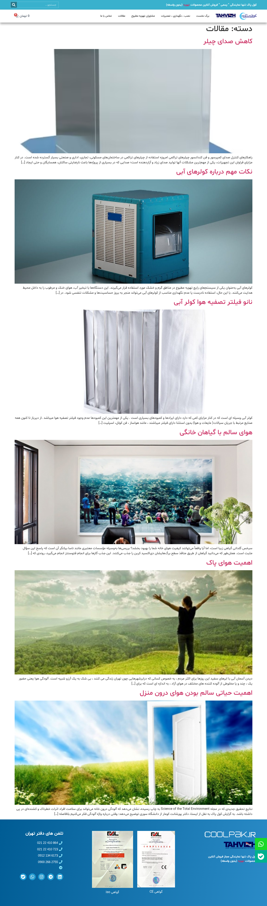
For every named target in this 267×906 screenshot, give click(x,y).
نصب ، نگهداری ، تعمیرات (175, 16)
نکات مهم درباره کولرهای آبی (214, 171)
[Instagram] (41, 876)
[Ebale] (23, 876)
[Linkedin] (60, 876)
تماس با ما (106, 16)
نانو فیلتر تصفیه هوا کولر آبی (213, 302)
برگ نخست (202, 16)
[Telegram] (50, 876)
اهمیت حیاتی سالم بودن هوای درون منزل (196, 693)
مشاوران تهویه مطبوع (143, 16)
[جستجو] (14, 5)
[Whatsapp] (32, 876)
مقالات (121, 16)
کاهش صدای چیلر (227, 41)
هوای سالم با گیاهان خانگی (216, 432)
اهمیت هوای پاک (229, 563)
